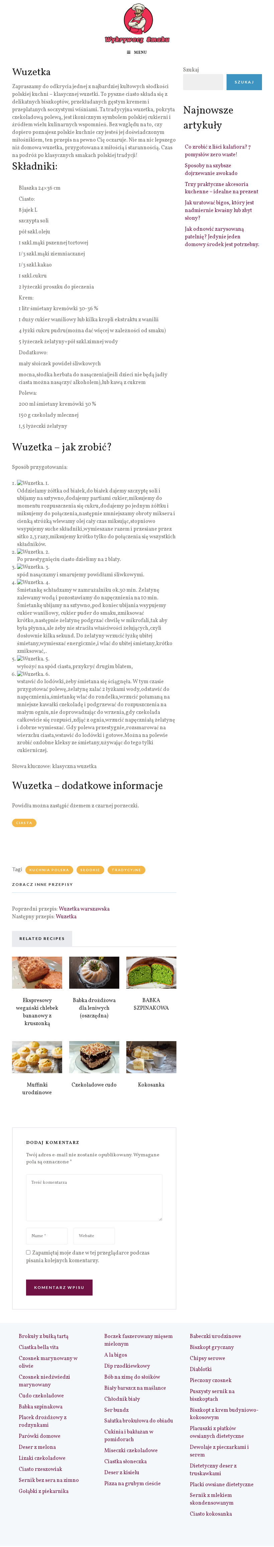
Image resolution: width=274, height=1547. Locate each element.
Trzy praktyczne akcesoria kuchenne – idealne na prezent (221, 188)
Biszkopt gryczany (212, 1347)
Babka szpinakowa (40, 1407)
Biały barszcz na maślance (135, 1388)
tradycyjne (126, 870)
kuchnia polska (49, 870)
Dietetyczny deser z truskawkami (213, 1470)
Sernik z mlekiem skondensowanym (212, 1499)
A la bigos (115, 1355)
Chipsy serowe (207, 1358)
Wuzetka (66, 917)
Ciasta (24, 823)
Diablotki (201, 1369)
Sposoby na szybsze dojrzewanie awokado (211, 169)
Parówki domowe (39, 1436)
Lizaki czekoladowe (42, 1458)
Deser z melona (37, 1447)
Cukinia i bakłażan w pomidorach (128, 1435)
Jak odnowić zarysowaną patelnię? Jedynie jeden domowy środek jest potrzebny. (222, 237)
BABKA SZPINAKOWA (151, 1004)
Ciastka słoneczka (125, 1462)
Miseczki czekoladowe (131, 1451)
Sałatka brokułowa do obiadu (138, 1421)
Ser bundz (116, 1410)
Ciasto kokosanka (211, 1514)
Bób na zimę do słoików (132, 1377)
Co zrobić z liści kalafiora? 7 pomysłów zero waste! (218, 151)
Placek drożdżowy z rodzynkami (42, 1421)
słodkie (90, 870)
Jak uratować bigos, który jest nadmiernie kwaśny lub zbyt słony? (219, 210)
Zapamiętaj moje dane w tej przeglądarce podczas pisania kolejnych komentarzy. (87, 1257)
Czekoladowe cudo (94, 1085)
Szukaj (191, 70)
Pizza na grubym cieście (132, 1484)
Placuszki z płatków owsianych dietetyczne (217, 1432)
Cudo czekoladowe (41, 1396)
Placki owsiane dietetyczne (222, 1485)
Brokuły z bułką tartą (43, 1336)
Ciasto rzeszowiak (40, 1469)
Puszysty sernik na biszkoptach (212, 1395)
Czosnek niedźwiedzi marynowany (44, 1381)
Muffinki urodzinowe (37, 1089)
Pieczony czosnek (211, 1380)
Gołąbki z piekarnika (43, 1491)
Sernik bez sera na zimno (49, 1480)
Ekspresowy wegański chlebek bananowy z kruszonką (37, 1012)
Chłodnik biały (122, 1399)
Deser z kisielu (121, 1473)
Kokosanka (151, 1085)
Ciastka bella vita (38, 1347)
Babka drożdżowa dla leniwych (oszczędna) (94, 1008)
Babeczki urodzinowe (215, 1336)
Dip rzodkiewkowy (127, 1366)
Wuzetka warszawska (84, 909)
